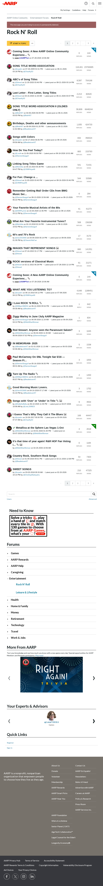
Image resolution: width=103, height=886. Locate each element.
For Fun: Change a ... (25, 177)
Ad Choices (9, 870)
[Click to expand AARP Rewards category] (9, 560)
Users (9, 499)
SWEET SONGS (22, 469)
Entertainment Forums (39, 18)
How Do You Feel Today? (27, 150)
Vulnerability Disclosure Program (77, 865)
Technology (17, 625)
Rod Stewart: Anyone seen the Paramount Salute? (42, 330)
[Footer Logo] (21, 766)
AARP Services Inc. (83, 810)
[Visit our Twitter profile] (15, 876)
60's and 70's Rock (24, 234)
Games (15, 553)
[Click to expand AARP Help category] (9, 566)
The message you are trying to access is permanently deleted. (34, 25)
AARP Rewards (20, 559)
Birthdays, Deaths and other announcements (39, 123)
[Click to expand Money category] (9, 613)
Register (10, 743)
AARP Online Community (17, 18)
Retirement (17, 618)
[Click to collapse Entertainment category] (8, 579)
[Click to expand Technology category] (9, 625)
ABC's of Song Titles (25, 79)
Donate (55, 771)
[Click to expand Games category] (9, 553)
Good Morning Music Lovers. (30, 387)
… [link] (83, 43)
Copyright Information (48, 865)
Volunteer (56, 776)
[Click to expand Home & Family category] (9, 606)
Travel (14, 631)
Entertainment (17, 578)
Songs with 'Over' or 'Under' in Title (34, 400)
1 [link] (67, 43)
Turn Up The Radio (24, 374)
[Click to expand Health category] (9, 600)
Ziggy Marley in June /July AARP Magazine (38, 316)
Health (15, 599)
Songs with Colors (24, 136)
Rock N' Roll (23, 584)
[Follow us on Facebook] (7, 876)
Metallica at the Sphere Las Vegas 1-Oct (40, 427)
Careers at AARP (82, 793)
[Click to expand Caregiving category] (9, 572)
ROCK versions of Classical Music (33, 261)
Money (15, 612)
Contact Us (80, 765)
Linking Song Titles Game (28, 163)
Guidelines (76, 10)
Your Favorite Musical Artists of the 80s (36, 207)
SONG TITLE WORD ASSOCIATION (33, 65)
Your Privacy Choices (27, 870)
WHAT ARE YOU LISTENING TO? (32, 289)
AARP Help (17, 565)
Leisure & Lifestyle (26, 592)
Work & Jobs (18, 637)
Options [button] (32, 43)
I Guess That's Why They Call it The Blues (38, 414)
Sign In (9, 748)
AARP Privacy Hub (12, 860)
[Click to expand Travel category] (9, 632)
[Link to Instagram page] (24, 876)
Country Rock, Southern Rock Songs (35, 455)
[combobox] (51, 494)
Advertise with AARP (84, 787)
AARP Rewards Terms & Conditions (19, 865)
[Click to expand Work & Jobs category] (9, 638)
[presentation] (9, 677)
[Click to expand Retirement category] (9, 619)
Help (86, 3)
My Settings (65, 10)
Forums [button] (91, 10)
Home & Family (19, 606)
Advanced (93, 499)
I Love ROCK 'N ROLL (26, 303)
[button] (93, 3)
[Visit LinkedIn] (32, 876)
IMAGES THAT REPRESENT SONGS (34, 248)
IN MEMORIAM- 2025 (25, 343)
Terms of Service (32, 860)
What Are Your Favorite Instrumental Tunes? (39, 221)
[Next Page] (93, 43)
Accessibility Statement (54, 860)
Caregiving (17, 572)
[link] (61, 43)
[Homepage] (10, 3)
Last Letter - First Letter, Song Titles (34, 92)
